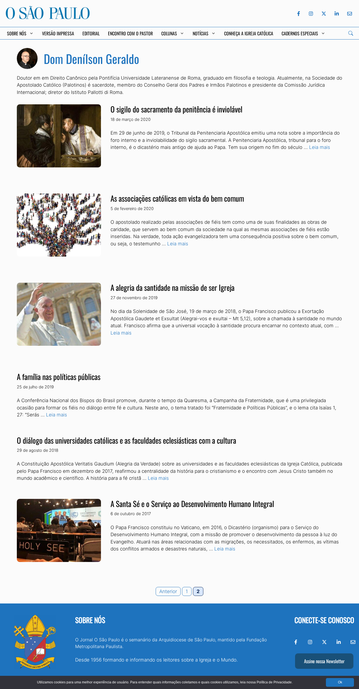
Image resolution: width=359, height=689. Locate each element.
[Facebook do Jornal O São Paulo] (298, 13)
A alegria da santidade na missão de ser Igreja (172, 287)
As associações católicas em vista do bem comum (177, 198)
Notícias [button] (200, 33)
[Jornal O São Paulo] (48, 17)
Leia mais (319, 147)
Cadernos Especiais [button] (300, 33)
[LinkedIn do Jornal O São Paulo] (336, 13)
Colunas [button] (169, 33)
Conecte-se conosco (324, 620)
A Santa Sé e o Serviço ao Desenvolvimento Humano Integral (192, 503)
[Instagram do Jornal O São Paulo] (311, 13)
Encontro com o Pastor (130, 33)
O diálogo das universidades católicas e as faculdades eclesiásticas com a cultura (126, 440)
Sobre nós (90, 620)
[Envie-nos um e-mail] (348, 13)
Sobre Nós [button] (16, 33)
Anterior (168, 591)
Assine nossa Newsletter (324, 661)
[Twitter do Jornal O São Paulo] (324, 13)
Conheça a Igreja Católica (248, 33)
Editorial (91, 33)
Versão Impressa (58, 33)
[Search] (350, 33)
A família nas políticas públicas (58, 376)
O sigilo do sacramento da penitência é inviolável (176, 109)
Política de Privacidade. (275, 682)
